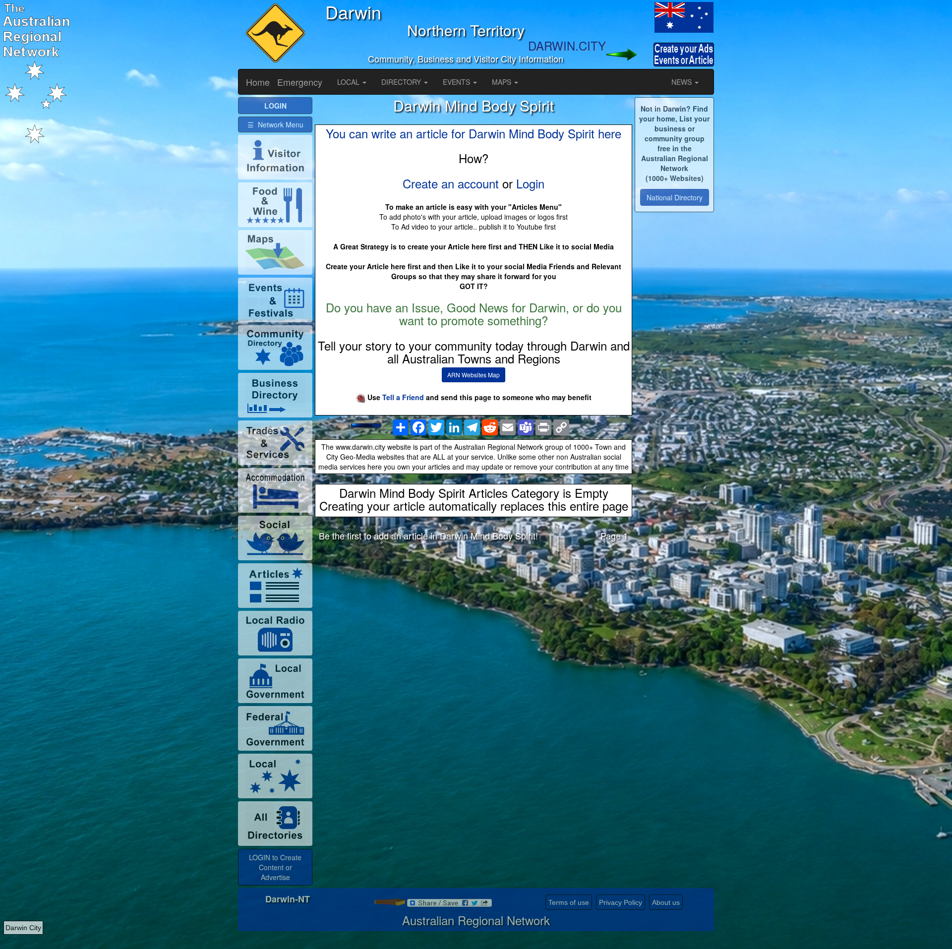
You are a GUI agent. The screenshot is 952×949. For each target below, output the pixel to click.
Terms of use (568, 902)
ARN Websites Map (473, 374)
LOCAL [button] (349, 82)
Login (530, 183)
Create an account (451, 183)
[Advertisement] (473, 626)
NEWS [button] (682, 82)
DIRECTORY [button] (402, 82)
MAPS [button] (502, 82)
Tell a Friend (403, 397)
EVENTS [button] (457, 82)
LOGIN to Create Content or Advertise (275, 867)
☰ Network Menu (275, 124)
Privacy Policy (620, 902)
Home (258, 81)
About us (666, 902)
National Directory (675, 197)
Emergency (299, 81)
